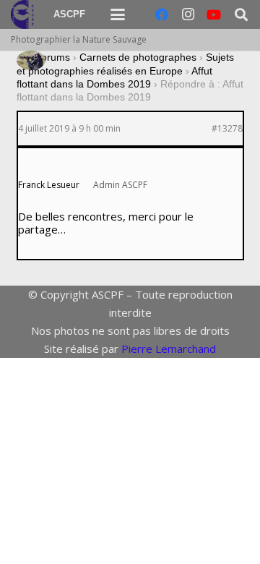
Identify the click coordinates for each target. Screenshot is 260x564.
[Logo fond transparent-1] (24, 14)
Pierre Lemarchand (168, 348)
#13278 (227, 128)
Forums (52, 57)
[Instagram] (188, 14)
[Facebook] (162, 14)
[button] (118, 14)
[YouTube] (214, 14)
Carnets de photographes (137, 57)
